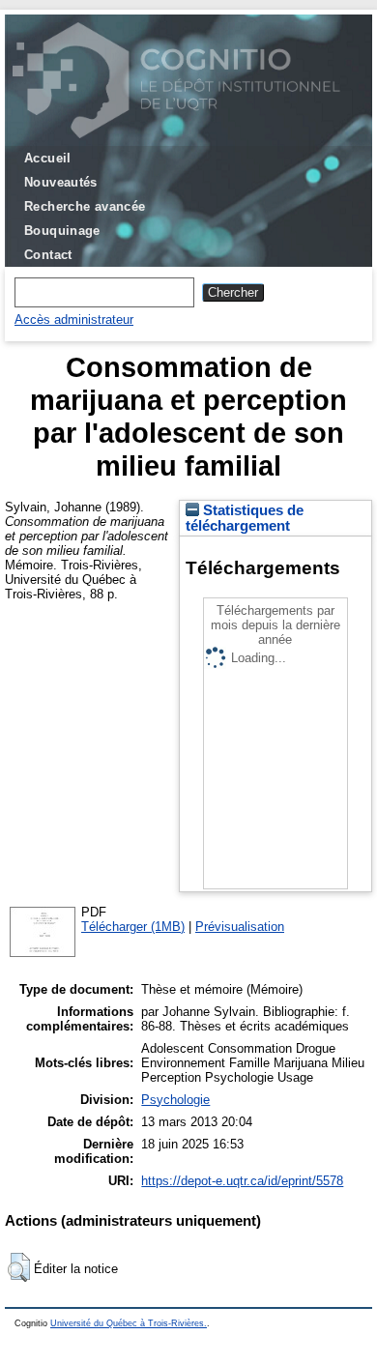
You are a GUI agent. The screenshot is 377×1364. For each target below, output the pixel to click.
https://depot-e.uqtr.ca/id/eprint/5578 (242, 1181)
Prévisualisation (239, 926)
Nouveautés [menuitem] (61, 182)
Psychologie (175, 1099)
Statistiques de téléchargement (245, 518)
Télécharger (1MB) (133, 926)
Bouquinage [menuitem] (62, 230)
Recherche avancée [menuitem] (85, 206)
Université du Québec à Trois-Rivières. (128, 1323)
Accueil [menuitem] (48, 158)
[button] (19, 1267)
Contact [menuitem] (48, 254)
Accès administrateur (73, 319)
